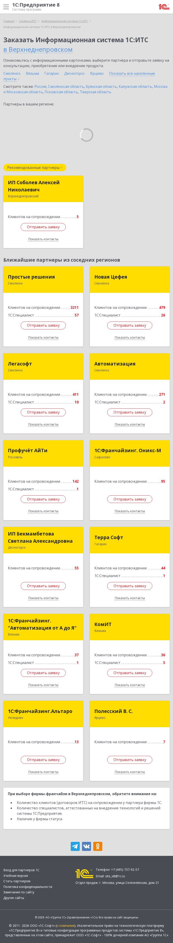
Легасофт (20, 364)
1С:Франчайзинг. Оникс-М (127, 450)
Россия (40, 86)
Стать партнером (16, 881)
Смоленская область (66, 86)
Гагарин (51, 73)
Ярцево (97, 73)
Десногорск (74, 73)
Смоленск (11, 73)
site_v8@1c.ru (115, 876)
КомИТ (103, 624)
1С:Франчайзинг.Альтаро (40, 711)
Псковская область (61, 91)
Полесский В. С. (113, 711)
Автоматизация (115, 364)
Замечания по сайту (18, 892)
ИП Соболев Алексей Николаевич (34, 186)
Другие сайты (13, 898)
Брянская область (101, 86)
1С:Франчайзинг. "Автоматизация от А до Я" (42, 624)
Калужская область (135, 86)
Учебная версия (15, 875)
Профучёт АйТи (28, 450)
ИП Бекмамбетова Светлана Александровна (40, 537)
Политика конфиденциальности (27, 887)
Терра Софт (108, 537)
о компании (65, 925)
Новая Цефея (110, 277)
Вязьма (32, 73)
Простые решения (31, 277)
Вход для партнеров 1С (21, 870)
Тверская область (95, 91)
